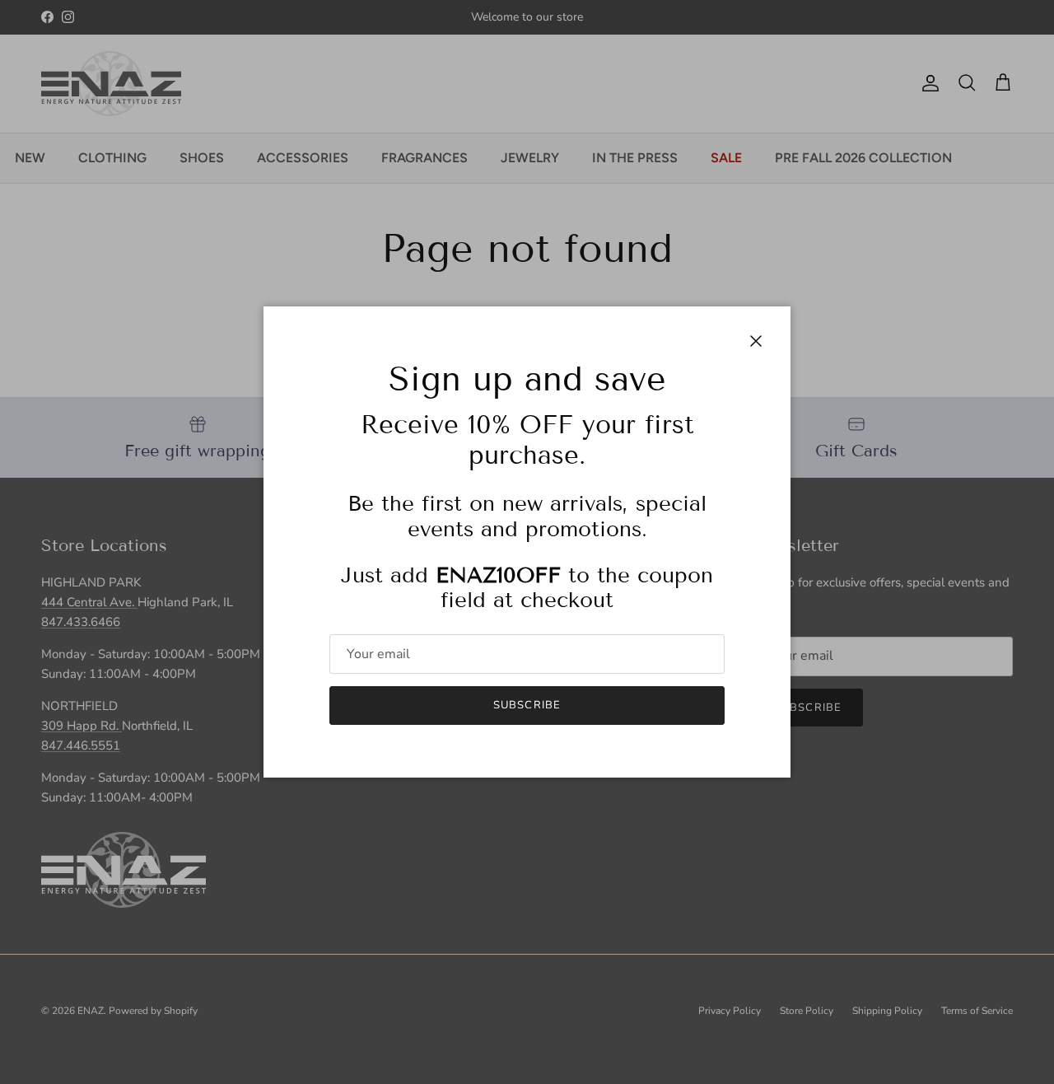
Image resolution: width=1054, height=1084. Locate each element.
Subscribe (526, 705)
